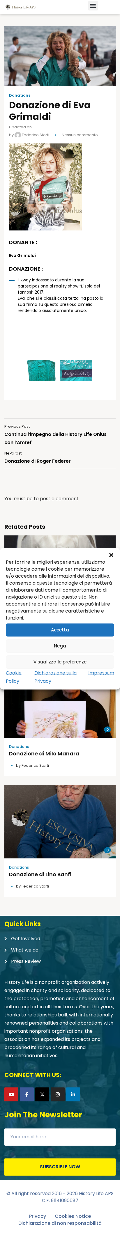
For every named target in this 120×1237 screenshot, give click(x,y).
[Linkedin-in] (73, 1094)
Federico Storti (35, 135)
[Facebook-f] (27, 1094)
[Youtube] (11, 1094)
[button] (111, 555)
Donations (19, 95)
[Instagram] (58, 1094)
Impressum (101, 672)
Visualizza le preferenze (60, 662)
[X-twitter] (42, 1094)
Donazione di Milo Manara (44, 753)
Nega (60, 646)
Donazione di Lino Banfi (40, 874)
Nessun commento (80, 135)
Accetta (60, 630)
